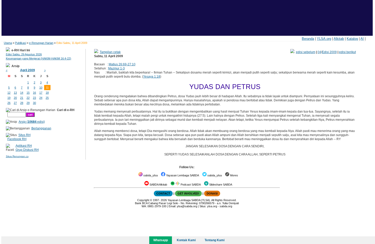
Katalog (352, 39)
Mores (233, 175)
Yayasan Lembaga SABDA (182, 175)
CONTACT (163, 193)
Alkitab (339, 39)
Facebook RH (17, 139)
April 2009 (27, 70)
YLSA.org (324, 39)
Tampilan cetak (110, 52)
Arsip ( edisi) (32, 122)
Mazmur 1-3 (116, 68)
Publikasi (20, 42)
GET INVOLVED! (188, 193)
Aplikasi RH (24, 146)
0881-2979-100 (156, 206)
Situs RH (24, 135)
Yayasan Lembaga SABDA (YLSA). (189, 200)
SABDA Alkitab (158, 184)
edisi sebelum (305, 52)
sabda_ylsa (150, 175)
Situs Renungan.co (17, 156)
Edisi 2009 (329, 52)
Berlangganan (41, 128)
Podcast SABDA (190, 184)
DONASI (212, 193)
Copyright (143, 200)
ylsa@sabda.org (187, 206)
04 (319, 52)
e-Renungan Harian (41, 42)
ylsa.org (212, 206)
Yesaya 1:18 (151, 76)
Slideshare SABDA (220, 184)
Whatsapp (160, 240)
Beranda (308, 39)
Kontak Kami (186, 240)
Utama (8, 42)
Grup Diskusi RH (27, 150)
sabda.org (226, 206)
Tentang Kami (214, 240)
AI (362, 39)
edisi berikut (347, 52)
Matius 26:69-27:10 (122, 64)
